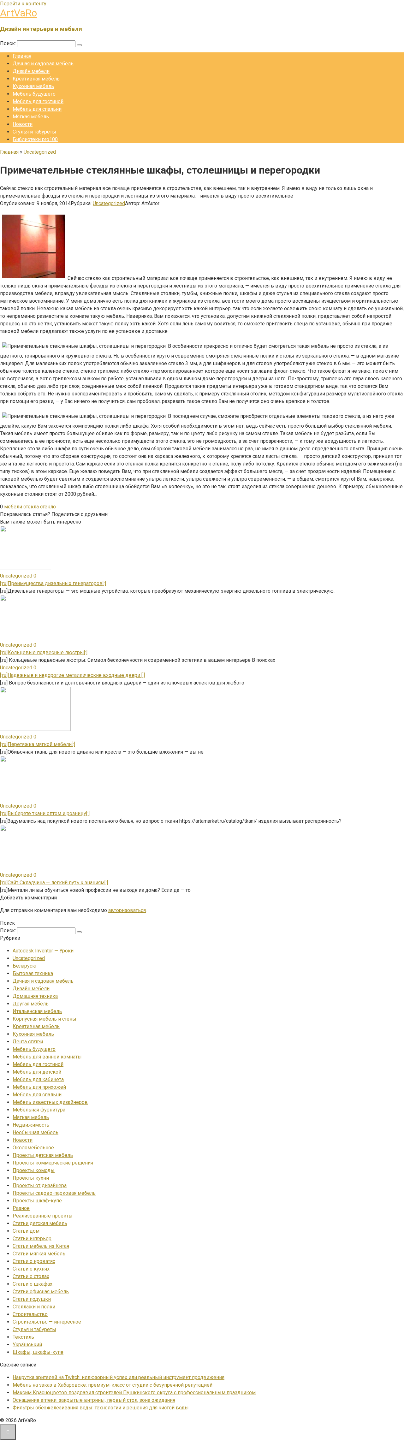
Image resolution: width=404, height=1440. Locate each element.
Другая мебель (31, 1004)
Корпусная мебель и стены (44, 1019)
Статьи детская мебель (40, 1223)
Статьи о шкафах (32, 1284)
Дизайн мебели (31, 71)
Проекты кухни (31, 1178)
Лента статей (28, 1042)
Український (27, 1345)
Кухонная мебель (33, 86)
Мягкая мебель (31, 117)
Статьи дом (26, 1231)
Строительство (30, 1314)
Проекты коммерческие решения (53, 1163)
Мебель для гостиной (38, 101)
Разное (21, 1208)
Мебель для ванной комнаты (47, 1057)
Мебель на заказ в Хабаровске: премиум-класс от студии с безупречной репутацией (112, 1385)
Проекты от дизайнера (40, 1185)
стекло (48, 507)
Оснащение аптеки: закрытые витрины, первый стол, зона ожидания (94, 1400)
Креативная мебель (36, 79)
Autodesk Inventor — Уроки (43, 951)
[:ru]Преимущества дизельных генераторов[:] (53, 583)
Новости (23, 124)
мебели (13, 507)
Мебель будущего (34, 94)
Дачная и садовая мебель (43, 64)
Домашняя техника (35, 996)
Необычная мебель (35, 1132)
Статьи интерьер (32, 1238)
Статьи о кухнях (31, 1269)
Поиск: (8, 43)
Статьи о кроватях (34, 1261)
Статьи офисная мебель (41, 1292)
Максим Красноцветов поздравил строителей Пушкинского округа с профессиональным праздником (134, 1393)
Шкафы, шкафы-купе (38, 1352)
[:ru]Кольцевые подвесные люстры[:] (43, 652)
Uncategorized (109, 203)
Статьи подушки (32, 1299)
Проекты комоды (34, 1170)
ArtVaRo (18, 13)
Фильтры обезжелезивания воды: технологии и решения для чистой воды (101, 1408)
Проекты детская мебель (43, 1155)
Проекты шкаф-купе (37, 1201)
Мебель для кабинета (38, 1079)
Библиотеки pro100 (35, 139)
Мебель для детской (37, 1072)
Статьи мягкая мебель (39, 1254)
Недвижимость (31, 1125)
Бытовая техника (33, 973)
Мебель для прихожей (39, 1087)
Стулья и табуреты (34, 132)
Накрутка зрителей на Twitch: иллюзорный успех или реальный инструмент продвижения (118, 1377)
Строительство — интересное (47, 1322)
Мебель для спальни (37, 109)
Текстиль (23, 1337)
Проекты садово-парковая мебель (54, 1193)
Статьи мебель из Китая (41, 1246)
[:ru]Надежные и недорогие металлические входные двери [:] (72, 675)
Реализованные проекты (43, 1216)
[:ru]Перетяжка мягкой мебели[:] (37, 744)
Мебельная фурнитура (39, 1110)
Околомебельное (33, 1148)
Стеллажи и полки (34, 1307)
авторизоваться (127, 910)
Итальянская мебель (37, 1011)
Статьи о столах (31, 1276)
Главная (22, 56)
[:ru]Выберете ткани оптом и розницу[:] (45, 813)
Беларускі (24, 966)
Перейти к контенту (23, 4)
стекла (31, 507)
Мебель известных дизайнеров (50, 1102)
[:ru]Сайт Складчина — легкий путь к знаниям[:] (54, 883)
